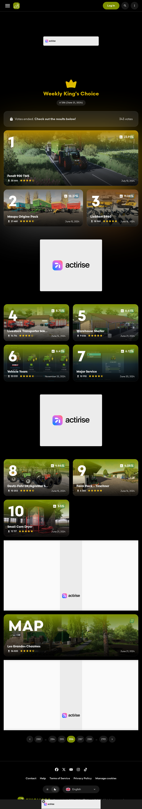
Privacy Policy (83, 778)
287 (80, 739)
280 (38, 739)
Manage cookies (105, 778)
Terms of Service (60, 778)
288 (89, 739)
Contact (31, 778)
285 (62, 739)
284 (52, 739)
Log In (111, 5)
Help (43, 778)
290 (103, 739)
